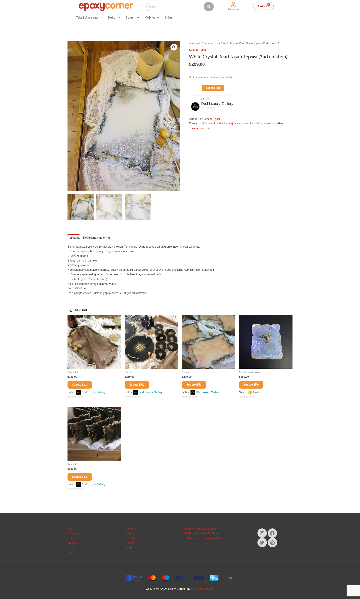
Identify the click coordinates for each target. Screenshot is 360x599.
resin (192, 128)
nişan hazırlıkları (273, 123)
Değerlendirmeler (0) (96, 237)
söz (209, 128)
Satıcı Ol (131, 528)
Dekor (112, 17)
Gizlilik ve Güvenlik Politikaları (202, 533)
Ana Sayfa (195, 43)
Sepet (129, 542)
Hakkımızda (133, 533)
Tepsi (217, 43)
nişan (238, 123)
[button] (173, 47)
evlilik (212, 123)
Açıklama (74, 237)
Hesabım (233, 9)
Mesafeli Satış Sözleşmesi (200, 528)
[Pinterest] (272, 542)
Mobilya (150, 17)
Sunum (130, 17)
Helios (257, 392)
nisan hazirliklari (252, 123)
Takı (70, 528)
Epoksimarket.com (202, 588)
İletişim (130, 547)
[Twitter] (262, 542)
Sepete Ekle (213, 88)
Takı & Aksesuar (87, 17)
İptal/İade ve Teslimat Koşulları (202, 538)
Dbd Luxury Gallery (217, 104)
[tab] (74, 238)
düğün (204, 123)
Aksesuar (73, 533)
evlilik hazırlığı (225, 123)
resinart (200, 128)
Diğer (168, 17)
